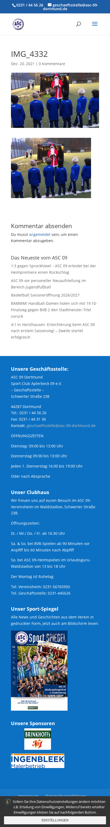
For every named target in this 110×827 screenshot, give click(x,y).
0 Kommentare (52, 63)
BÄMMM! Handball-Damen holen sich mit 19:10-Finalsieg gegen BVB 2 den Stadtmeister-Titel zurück (54, 310)
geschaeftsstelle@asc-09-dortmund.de (61, 425)
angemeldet (39, 234)
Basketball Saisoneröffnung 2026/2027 (45, 295)
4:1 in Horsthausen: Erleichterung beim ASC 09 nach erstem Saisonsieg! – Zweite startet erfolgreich (53, 331)
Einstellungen (55, 820)
